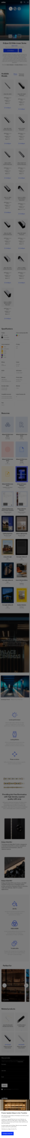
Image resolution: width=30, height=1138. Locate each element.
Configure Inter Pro (7, 1133)
